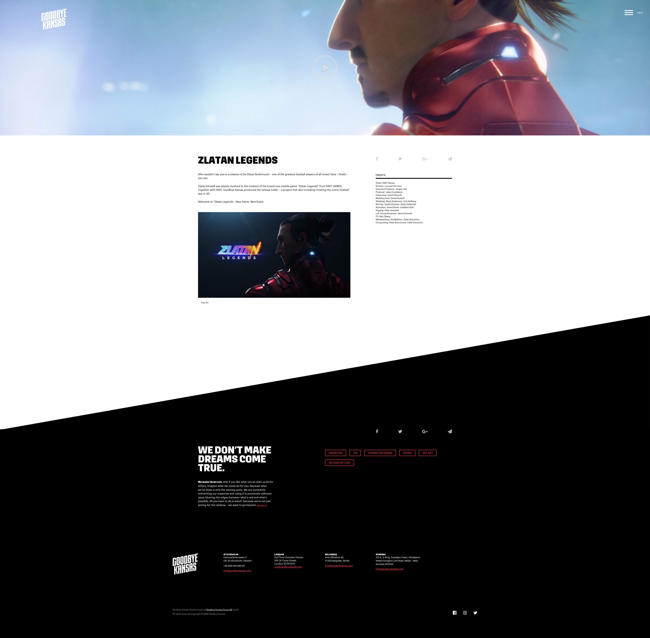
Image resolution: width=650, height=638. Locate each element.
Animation (335, 453)
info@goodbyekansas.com (237, 570)
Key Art (427, 453)
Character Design (380, 453)
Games (407, 453)
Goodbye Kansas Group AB (219, 609)
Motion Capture (339, 463)
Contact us (262, 505)
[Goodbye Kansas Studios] (54, 15)
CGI (355, 453)
